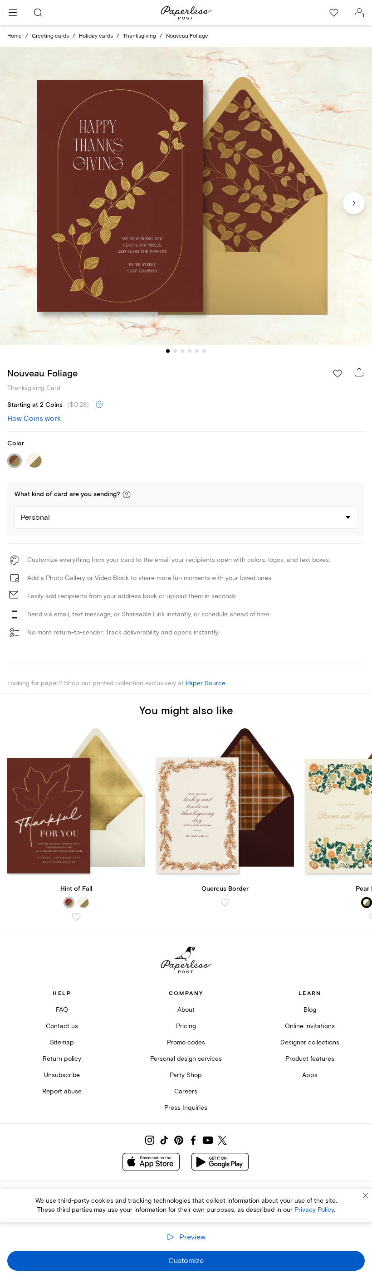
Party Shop (186, 1075)
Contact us (62, 1026)
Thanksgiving (139, 36)
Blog (309, 1010)
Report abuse (62, 1091)
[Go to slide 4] (189, 351)
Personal (35, 517)
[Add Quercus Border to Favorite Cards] (225, 902)
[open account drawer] (359, 12)
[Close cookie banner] (365, 1195)
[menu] (12, 12)
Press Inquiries (185, 1108)
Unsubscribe (62, 1075)
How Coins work (34, 418)
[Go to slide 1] (168, 351)
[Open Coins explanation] (99, 405)
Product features (309, 1059)
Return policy (62, 1059)
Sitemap (62, 1042)
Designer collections (309, 1042)
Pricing (186, 1026)
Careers (185, 1091)
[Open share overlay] (359, 371)
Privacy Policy (314, 1210)
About (186, 1010)
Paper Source (205, 683)
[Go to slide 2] (175, 351)
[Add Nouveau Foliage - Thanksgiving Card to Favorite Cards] (337, 373)
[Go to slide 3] (182, 351)
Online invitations (310, 1026)
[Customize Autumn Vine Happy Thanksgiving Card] (186, 196)
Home (14, 36)
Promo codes (186, 1042)
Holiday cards (96, 36)
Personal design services (186, 1059)
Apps (310, 1075)
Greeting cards (50, 36)
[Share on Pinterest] (178, 1140)
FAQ (62, 1010)
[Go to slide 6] (204, 351)
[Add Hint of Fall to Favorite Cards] (76, 917)
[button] (126, 494)
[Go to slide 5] (197, 351)
